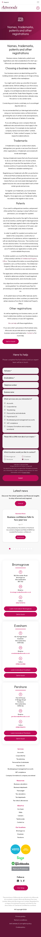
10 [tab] (31, 548)
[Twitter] (21, 880)
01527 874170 (20, 603)
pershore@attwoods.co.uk (20, 716)
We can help (12, 323)
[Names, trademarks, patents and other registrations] (9, 8)
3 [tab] (14, 548)
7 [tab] (24, 548)
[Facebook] (24, 880)
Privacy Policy (26, 472)
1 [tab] (9, 548)
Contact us (30, 333)
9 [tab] (29, 548)
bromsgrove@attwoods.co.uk (20, 592)
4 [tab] (17, 548)
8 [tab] (26, 548)
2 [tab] (12, 548)
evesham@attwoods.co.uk (20, 653)
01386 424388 (20, 664)
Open (38, 2)
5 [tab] (19, 548)
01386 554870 (20, 727)
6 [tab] (21, 548)
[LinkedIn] (18, 880)
